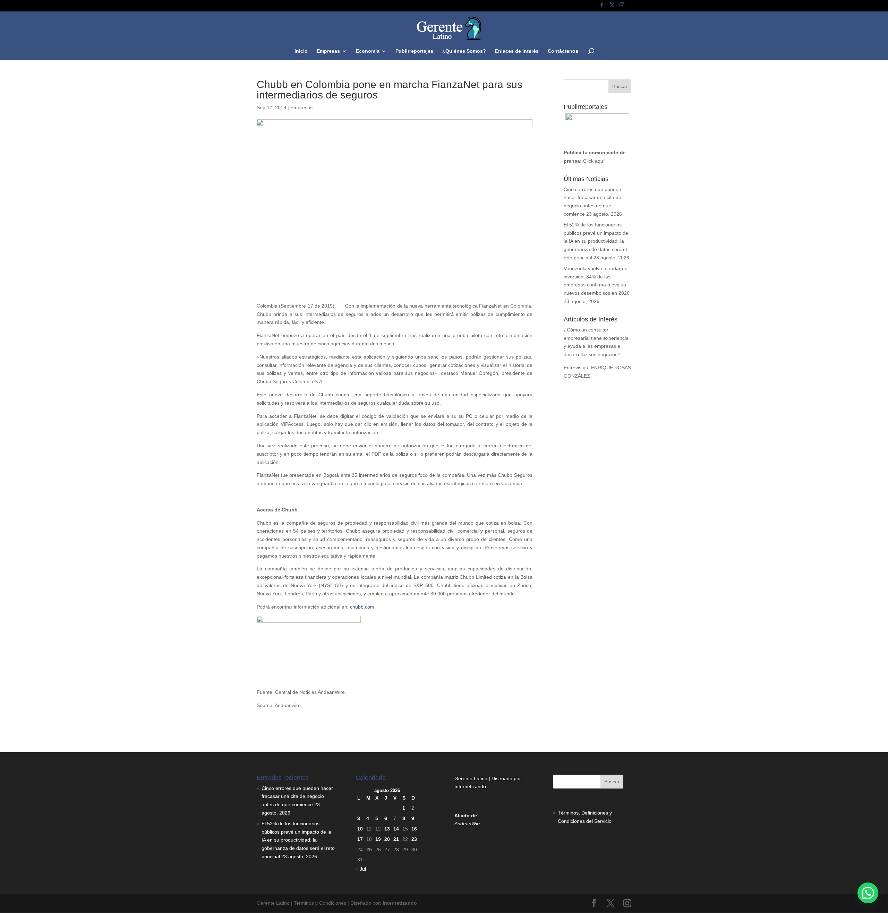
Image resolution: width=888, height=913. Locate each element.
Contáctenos (563, 51)
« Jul (361, 869)
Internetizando (470, 786)
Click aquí (594, 161)
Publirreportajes (414, 51)
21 (396, 839)
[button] (867, 892)
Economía (367, 51)
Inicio (301, 51)
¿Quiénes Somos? (464, 51)
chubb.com (362, 607)
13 (387, 829)
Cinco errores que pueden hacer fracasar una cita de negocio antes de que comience (297, 796)
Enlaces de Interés (517, 51)
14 (396, 829)
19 (378, 839)
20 (387, 839)
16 (414, 829)
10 (360, 829)
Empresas (328, 51)
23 (414, 839)
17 (360, 839)
